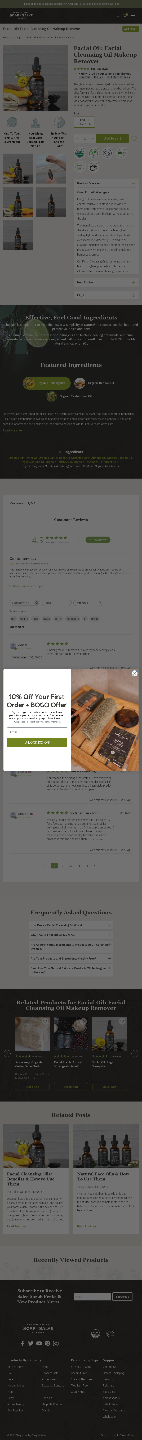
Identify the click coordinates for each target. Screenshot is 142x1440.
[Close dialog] (134, 673)
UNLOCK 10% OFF (37, 742)
